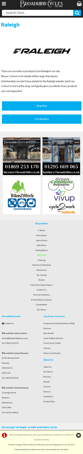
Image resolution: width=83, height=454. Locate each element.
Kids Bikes (41, 245)
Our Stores (41, 309)
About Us (47, 367)
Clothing (41, 260)
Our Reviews (42, 118)
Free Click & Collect (52, 343)
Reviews (47, 376)
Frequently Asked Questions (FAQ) (59, 323)
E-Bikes (41, 230)
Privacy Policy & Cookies (41, 300)
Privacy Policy (49, 401)
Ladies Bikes (41, 240)
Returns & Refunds (52, 353)
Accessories (41, 270)
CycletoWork (41, 304)
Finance (46, 348)
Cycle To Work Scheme (53, 338)
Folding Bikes (41, 250)
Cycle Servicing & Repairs (41, 285)
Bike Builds (48, 333)
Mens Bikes (41, 235)
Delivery (47, 328)
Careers (47, 386)
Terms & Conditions (41, 295)
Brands (41, 280)
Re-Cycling (42, 275)
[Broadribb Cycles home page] (41, 6)
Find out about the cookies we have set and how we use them (41, 449)
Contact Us (14, 76)
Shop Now (41, 105)
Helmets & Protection (41, 265)
